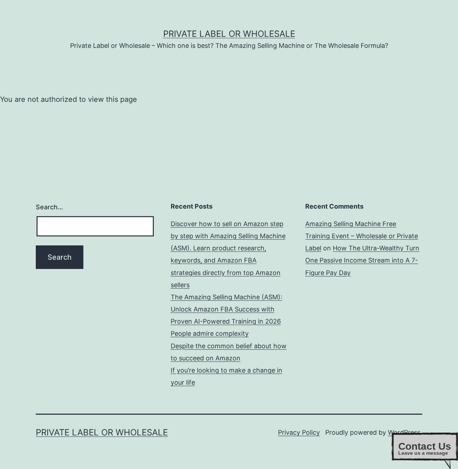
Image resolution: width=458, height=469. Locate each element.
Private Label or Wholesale (229, 34)
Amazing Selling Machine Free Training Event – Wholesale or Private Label (361, 236)
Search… (49, 207)
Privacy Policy (299, 432)
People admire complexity (210, 333)
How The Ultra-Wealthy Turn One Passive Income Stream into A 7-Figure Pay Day (362, 260)
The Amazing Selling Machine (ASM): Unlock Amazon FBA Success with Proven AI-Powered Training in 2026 (226, 309)
